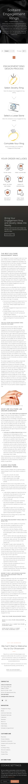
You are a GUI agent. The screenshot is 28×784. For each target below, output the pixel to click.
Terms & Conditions (5, 749)
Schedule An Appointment (7, 728)
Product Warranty (5, 739)
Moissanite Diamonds (6, 715)
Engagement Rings (5, 708)
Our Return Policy (5, 747)
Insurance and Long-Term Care (8, 743)
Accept (15, 781)
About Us (3, 721)
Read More (8, 234)
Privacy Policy (4, 752)
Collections (3, 717)
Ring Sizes (3, 737)
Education (3, 719)
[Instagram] (6, 700)
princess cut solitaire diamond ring (13, 432)
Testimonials (4, 723)
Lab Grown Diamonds (6, 713)
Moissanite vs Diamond (6, 741)
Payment (3, 745)
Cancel (5, 781)
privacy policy (11, 777)
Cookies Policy (4, 754)
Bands (2, 710)
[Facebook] (2, 700)
